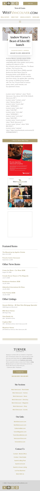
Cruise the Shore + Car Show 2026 (13, 270)
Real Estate (5, 17)
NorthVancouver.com (20, 425)
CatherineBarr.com (20, 428)
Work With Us (20, 474)
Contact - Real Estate (20, 457)
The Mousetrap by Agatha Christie (13, 252)
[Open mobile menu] (20, 22)
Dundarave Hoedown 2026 (11, 281)
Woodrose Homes (8, 328)
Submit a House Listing (20, 467)
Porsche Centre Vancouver (11, 258)
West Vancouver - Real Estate (20, 390)
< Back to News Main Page (20, 140)
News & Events (25, 17)
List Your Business (20, 471)
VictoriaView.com (20, 442)
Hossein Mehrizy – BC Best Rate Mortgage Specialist (19, 305)
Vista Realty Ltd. (7, 316)
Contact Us (19, 372)
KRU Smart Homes (8, 311)
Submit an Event (20, 464)
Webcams (36, 17)
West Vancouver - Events (20, 410)
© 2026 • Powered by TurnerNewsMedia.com (14, 483)
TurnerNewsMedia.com (20, 435)
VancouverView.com (20, 438)
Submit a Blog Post (20, 461)
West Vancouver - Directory (20, 400)
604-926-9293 (16, 376)
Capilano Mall (6, 322)
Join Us (30, 3)
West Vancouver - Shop (20, 406)
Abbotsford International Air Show (13, 287)
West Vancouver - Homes (20, 393)
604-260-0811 (24, 376)
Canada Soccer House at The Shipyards (15, 276)
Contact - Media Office (20, 454)
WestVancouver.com (20, 422)
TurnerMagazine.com (20, 432)
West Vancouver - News (20, 396)
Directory (14, 17)
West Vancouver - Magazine (20, 403)
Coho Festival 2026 (8, 293)
